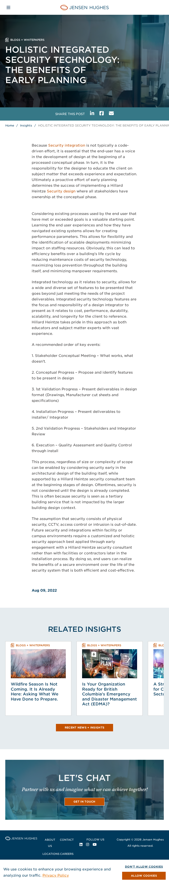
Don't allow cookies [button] (144, 866)
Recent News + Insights (85, 727)
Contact (67, 839)
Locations (50, 853)
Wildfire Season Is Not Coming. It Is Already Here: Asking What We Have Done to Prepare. (34, 691)
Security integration (66, 145)
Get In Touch (84, 801)
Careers (66, 853)
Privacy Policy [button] (55, 875)
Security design (61, 191)
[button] (144, 876)
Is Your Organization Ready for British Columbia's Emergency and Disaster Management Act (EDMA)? (109, 694)
